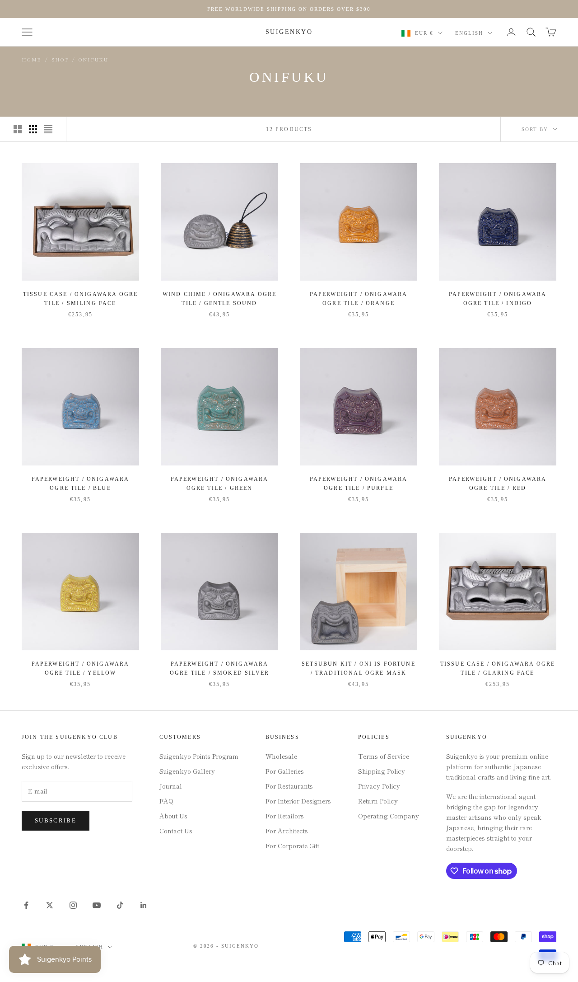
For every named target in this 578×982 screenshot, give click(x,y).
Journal (170, 785)
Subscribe (55, 820)
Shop (60, 59)
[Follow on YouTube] (96, 905)
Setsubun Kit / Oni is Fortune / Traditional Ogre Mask (358, 668)
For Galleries (285, 770)
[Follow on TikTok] (120, 905)
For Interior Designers (298, 800)
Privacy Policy (379, 785)
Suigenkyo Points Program (198, 756)
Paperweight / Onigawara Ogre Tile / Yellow (81, 668)
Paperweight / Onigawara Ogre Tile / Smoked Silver (219, 668)
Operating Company (388, 815)
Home (32, 59)
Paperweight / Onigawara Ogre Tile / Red (498, 483)
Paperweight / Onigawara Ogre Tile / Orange (359, 298)
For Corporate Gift (292, 845)
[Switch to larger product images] (18, 129)
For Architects (287, 830)
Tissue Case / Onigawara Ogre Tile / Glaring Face (497, 668)
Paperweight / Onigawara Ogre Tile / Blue (81, 483)
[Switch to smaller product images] (33, 129)
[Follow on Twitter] (49, 905)
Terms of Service (383, 756)
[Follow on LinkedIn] (143, 905)
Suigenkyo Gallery (187, 770)
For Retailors (285, 815)
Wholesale (281, 756)
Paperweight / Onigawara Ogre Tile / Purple (359, 483)
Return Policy (378, 800)
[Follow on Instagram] (73, 905)
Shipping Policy (381, 770)
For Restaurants (289, 785)
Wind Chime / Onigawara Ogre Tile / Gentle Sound (219, 298)
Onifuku (93, 59)
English (469, 33)
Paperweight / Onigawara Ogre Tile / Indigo (498, 298)
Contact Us (175, 830)
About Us (173, 815)
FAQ (166, 800)
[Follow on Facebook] (26, 905)
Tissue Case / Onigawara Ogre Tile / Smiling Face (80, 298)
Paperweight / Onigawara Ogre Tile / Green (220, 483)
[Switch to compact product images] (48, 129)
